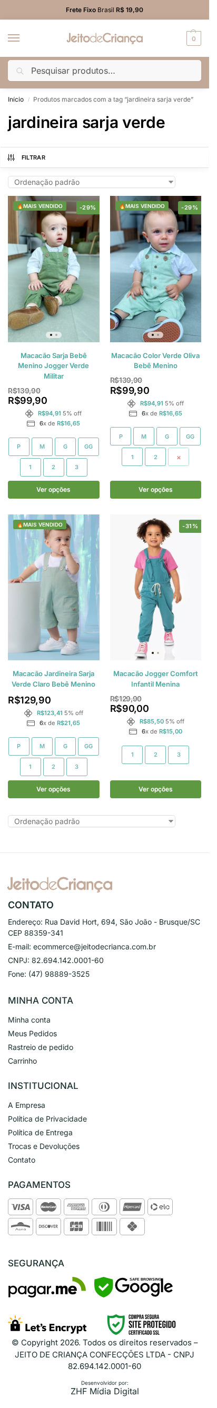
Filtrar (33, 157)
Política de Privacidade (47, 1118)
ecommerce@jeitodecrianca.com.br (94, 946)
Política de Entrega (40, 1132)
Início (16, 99)
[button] (192, 38)
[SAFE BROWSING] (133, 1295)
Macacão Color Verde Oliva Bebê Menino (155, 360)
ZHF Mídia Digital (105, 1391)
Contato (21, 1159)
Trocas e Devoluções (44, 1146)
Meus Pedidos (32, 1033)
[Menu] (24, 38)
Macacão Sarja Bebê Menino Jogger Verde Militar (53, 365)
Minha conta (29, 1019)
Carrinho (22, 1060)
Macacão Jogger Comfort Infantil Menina (155, 678)
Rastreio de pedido (40, 1047)
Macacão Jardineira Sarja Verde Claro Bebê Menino (53, 678)
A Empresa (26, 1104)
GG (88, 446)
